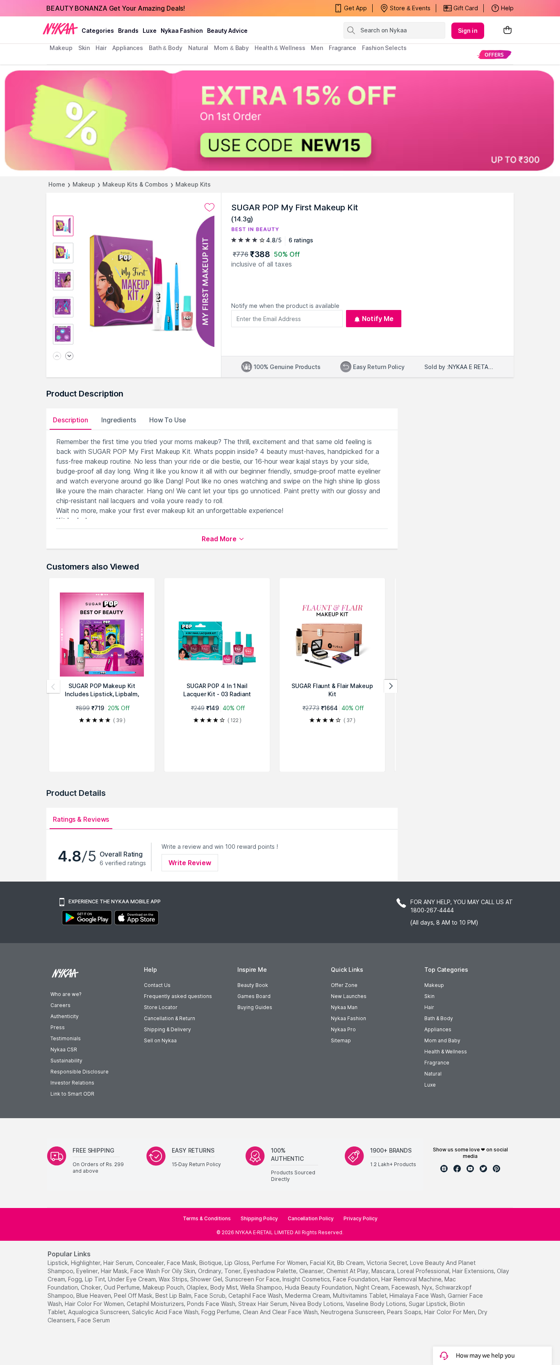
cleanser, (312, 1270)
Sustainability (66, 1060)
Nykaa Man (344, 1007)
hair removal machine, (412, 1279)
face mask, (182, 1262)
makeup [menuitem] (61, 47)
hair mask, (115, 1270)
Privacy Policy (361, 1218)
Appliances (437, 1029)
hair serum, (118, 1262)
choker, (91, 1287)
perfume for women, (280, 1262)
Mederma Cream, (308, 1295)
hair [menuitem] (101, 47)
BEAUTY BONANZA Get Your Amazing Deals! (115, 8)
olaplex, (198, 1287)
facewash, (406, 1287)
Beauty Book (252, 985)
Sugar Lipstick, (428, 1303)
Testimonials (65, 1038)
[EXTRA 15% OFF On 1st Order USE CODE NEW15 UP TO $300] (280, 120)
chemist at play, (348, 1270)
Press (57, 1027)
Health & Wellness (445, 1051)
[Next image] (69, 356)
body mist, (224, 1287)
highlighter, (86, 1262)
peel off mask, (134, 1295)
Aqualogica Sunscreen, (99, 1311)
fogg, (75, 1279)
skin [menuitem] (84, 47)
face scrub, (210, 1295)
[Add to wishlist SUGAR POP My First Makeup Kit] (209, 207)
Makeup (84, 184)
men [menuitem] (317, 47)
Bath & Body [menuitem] (165, 47)
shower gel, (206, 1279)
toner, (233, 1270)
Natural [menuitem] (198, 47)
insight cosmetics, (306, 1279)
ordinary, (210, 1270)
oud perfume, (122, 1287)
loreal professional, (424, 1270)
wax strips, (174, 1279)
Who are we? (65, 994)
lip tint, (95, 1279)
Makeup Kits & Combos (135, 184)
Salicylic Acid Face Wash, (166, 1311)
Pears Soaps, (405, 1311)
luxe (150, 30)
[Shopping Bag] (507, 30)
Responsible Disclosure (79, 1072)
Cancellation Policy (311, 1218)
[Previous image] (57, 356)
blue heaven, (94, 1295)
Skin (429, 996)
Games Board (254, 996)
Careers (60, 1005)
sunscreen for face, (253, 1279)
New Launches (349, 996)
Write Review (189, 863)
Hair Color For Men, (450, 1311)
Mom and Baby (442, 1040)
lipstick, (58, 1262)
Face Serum (93, 1320)
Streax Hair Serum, (263, 1303)
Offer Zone (344, 985)
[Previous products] (53, 686)
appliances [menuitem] (127, 47)
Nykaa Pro (343, 1029)
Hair (429, 1007)
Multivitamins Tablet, (360, 1295)
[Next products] (390, 686)
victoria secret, (387, 1262)
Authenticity (64, 1016)
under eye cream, (132, 1279)
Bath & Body (438, 1018)
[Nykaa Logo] (60, 28)
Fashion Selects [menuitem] (384, 47)
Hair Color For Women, (95, 1303)
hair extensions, (473, 1270)
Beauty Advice (227, 30)
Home (56, 184)
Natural (433, 1074)
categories (98, 30)
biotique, (211, 1262)
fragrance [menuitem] (342, 47)
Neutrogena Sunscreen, (353, 1311)
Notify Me (378, 318)
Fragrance (436, 1063)
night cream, (372, 1287)
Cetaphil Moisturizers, (156, 1303)
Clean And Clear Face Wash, (281, 1311)
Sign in (468, 30)
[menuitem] (494, 54)
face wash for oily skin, (163, 1270)
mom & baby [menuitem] (231, 47)
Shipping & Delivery (167, 1029)
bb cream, (351, 1262)
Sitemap (341, 1040)
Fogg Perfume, (221, 1311)
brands (128, 30)
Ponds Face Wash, (212, 1303)
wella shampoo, (261, 1287)
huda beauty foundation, (319, 1287)
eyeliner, (87, 1270)
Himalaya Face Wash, (417, 1295)
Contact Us (157, 985)
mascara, (383, 1270)
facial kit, (322, 1262)
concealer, (150, 1262)
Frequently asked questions (178, 996)
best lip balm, (174, 1295)
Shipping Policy (259, 1218)
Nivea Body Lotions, (317, 1303)
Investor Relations (72, 1083)
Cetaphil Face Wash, (255, 1295)
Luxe (430, 1085)
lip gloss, (237, 1262)
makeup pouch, (164, 1287)
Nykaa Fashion (182, 30)
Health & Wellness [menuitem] (280, 47)
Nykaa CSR (63, 1049)
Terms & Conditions (207, 1218)
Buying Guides (254, 1007)
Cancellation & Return (169, 1018)
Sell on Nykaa (160, 1040)
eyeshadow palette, (271, 1270)
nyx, (428, 1287)
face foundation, (356, 1279)
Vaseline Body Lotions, (376, 1303)
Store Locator (161, 1007)
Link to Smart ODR (72, 1094)
